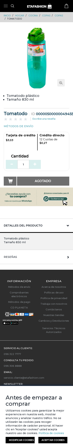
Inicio (7, 15)
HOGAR (19, 15)
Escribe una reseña (43, 118)
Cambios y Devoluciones (54, 320)
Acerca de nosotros (54, 286)
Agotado (43, 181)
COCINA (33, 15)
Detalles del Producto (23, 225)
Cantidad (20, 156)
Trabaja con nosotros (53, 303)
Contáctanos (54, 309)
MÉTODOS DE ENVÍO (18, 126)
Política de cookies (51, 433)
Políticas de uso (54, 292)
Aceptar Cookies (53, 440)
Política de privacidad (53, 298)
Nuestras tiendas (53, 315)
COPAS (46, 15)
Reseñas (10, 257)
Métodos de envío (19, 286)
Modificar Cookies (21, 440)
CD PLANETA (19, 307)
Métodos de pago (19, 301)
